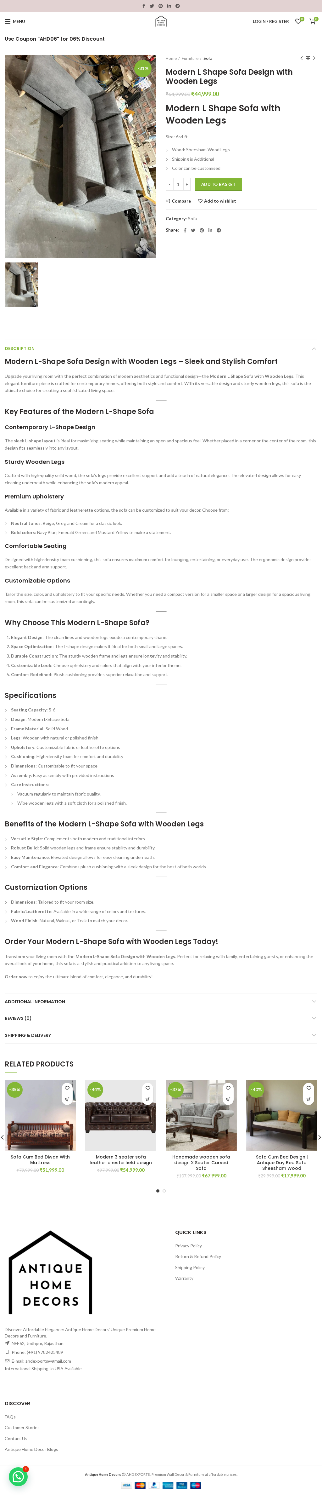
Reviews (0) (18, 1018)
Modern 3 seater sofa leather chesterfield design (121, 1159)
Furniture (190, 58)
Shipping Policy (190, 1267)
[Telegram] (177, 6)
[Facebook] (143, 6)
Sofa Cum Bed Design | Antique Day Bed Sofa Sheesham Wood (282, 1162)
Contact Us (16, 1438)
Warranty (184, 1278)
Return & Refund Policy (198, 1256)
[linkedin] (169, 6)
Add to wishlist (220, 201)
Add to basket (218, 184)
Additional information (35, 1001)
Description (20, 348)
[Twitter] (151, 6)
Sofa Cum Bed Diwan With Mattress (40, 1159)
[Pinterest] (160, 6)
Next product (314, 58)
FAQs (10, 1416)
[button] (67, 1099)
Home (171, 58)
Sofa (207, 58)
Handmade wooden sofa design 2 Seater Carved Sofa (201, 1162)
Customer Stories (22, 1427)
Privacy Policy (188, 1245)
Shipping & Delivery (28, 1035)
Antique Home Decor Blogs (31, 1449)
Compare (181, 201)
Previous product (301, 58)
